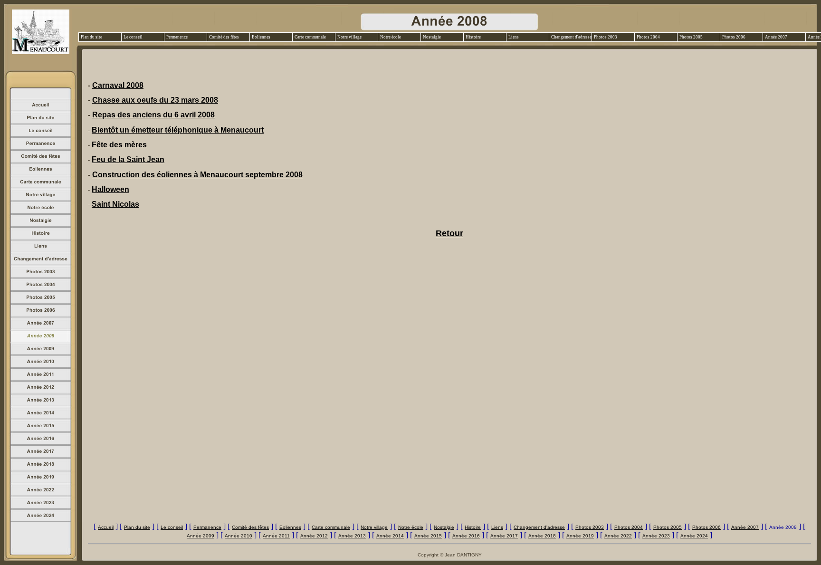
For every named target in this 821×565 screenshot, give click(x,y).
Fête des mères (119, 145)
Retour (449, 233)
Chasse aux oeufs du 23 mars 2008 (155, 100)
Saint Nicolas (115, 204)
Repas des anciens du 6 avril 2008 (153, 115)
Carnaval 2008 (117, 85)
